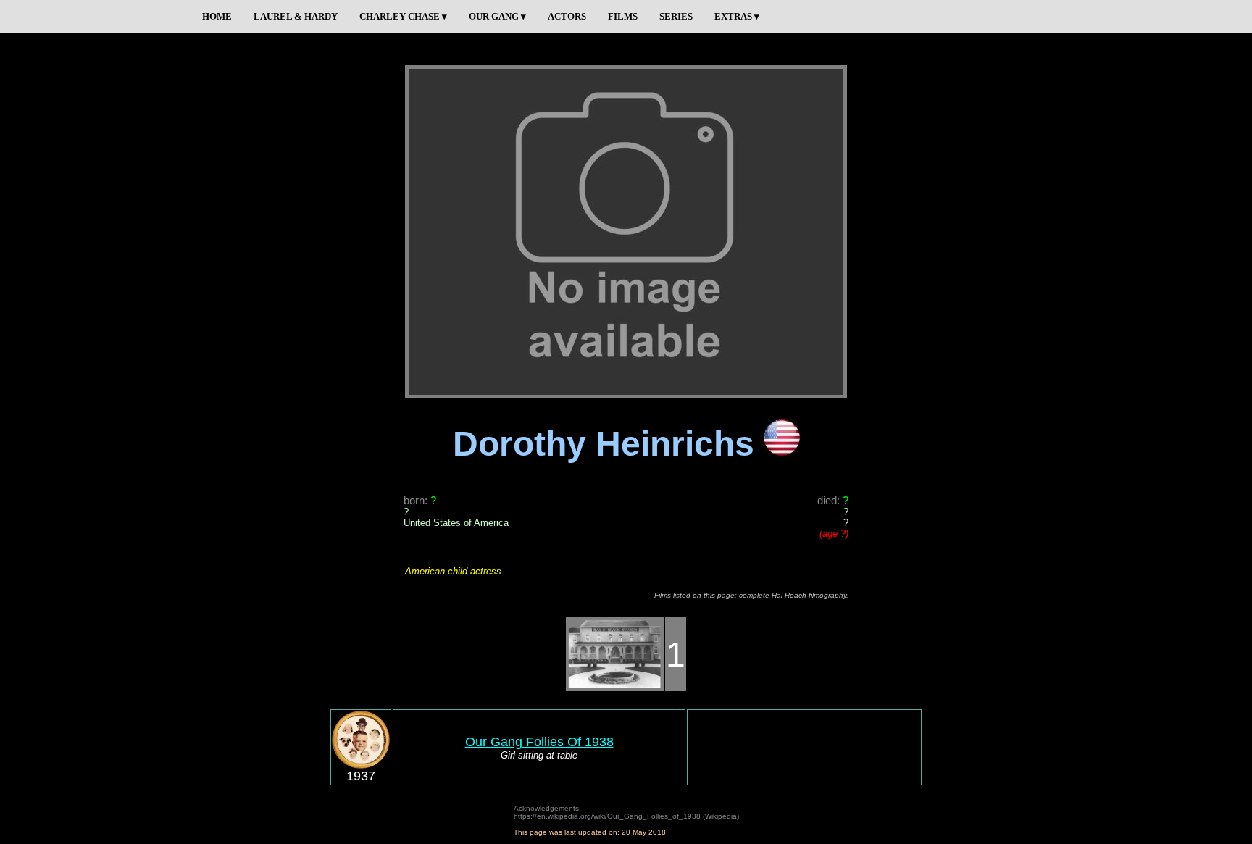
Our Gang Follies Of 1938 (539, 742)
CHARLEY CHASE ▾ (403, 16)
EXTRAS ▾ (736, 16)
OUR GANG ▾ (497, 16)
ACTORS (567, 16)
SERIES (676, 16)
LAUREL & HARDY (296, 16)
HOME (217, 16)
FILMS (623, 16)
